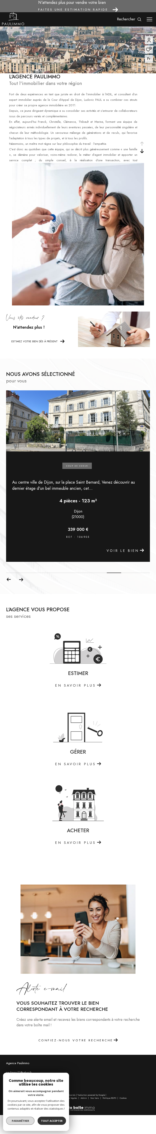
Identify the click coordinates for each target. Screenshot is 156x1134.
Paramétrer (20, 1121)
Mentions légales (70, 1098)
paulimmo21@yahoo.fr (18, 1072)
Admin (84, 1098)
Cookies (123, 1098)
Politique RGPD (109, 1098)
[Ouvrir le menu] (149, 19)
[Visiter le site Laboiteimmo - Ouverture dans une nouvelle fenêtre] (78, 1106)
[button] (21, 579)
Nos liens (95, 1098)
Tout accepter (52, 1121)
